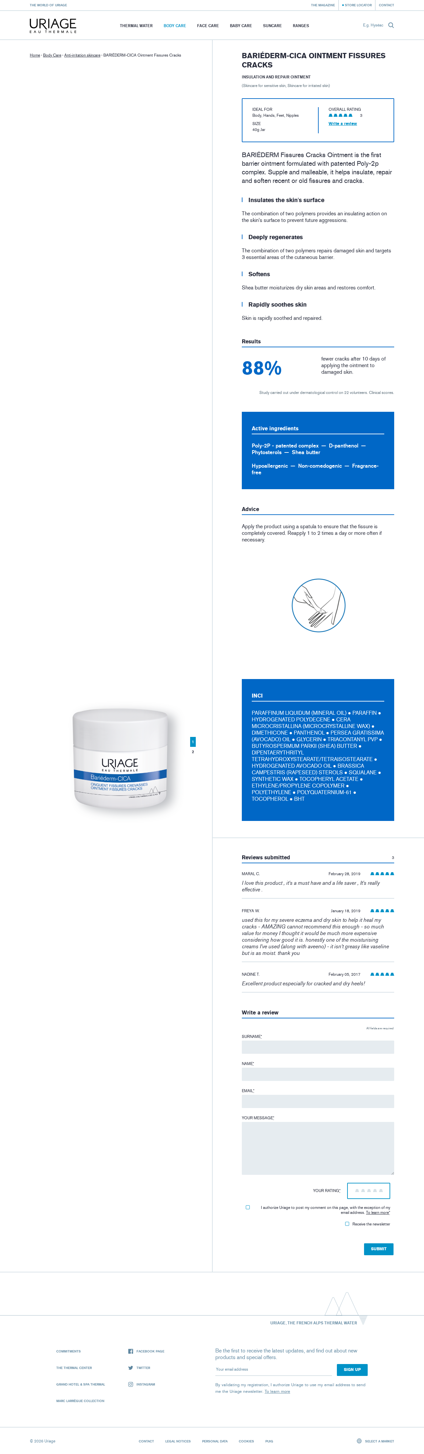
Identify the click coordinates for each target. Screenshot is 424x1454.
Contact (386, 5)
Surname (252, 1036)
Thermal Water (136, 25)
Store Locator (358, 5)
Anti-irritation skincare (82, 55)
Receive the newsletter (371, 1224)
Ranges (301, 25)
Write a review (343, 123)
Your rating (327, 1190)
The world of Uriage (48, 5)
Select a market (379, 1441)
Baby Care (241, 25)
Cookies (246, 1441)
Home (35, 55)
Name (248, 1063)
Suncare (272, 25)
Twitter (143, 1368)
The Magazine (323, 5)
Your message (258, 1118)
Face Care (208, 25)
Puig (269, 1441)
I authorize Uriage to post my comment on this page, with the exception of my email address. (325, 1210)
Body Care (175, 25)
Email (248, 1091)
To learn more (377, 1212)
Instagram (145, 1384)
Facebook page (150, 1351)
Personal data (215, 1441)
